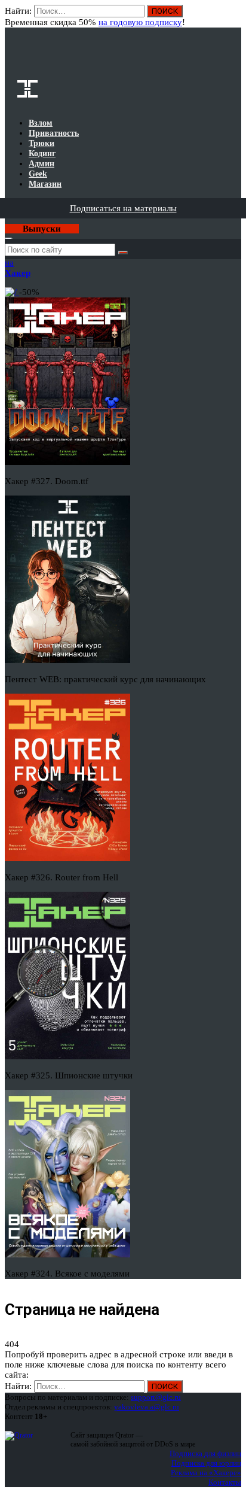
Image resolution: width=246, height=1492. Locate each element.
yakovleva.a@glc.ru (146, 1406)
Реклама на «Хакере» (206, 1472)
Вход (233, 17)
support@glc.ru (156, 1397)
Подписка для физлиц (205, 1453)
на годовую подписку (140, 22)
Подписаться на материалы (123, 208)
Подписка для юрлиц (206, 1462)
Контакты (224, 1482)
